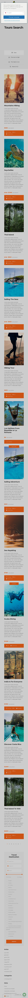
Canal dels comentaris (9, 991)
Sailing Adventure (12, 482)
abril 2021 (6, 955)
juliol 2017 (6, 969)
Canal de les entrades (9, 988)
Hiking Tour (9, 368)
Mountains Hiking (12, 106)
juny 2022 (6, 952)
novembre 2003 (8, 971)
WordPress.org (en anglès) (10, 993)
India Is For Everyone (13, 682)
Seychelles (8, 170)
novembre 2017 (8, 966)
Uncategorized (8, 979)
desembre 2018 (8, 964)
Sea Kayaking (10, 550)
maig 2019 (6, 962)
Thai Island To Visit (12, 809)
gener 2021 (6, 957)
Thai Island (9, 235)
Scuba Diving (10, 619)
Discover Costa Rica (12, 744)
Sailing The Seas (11, 299)
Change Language (14, 17)
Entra (5, 986)
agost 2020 (7, 959)
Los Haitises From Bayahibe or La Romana (12, 430)
